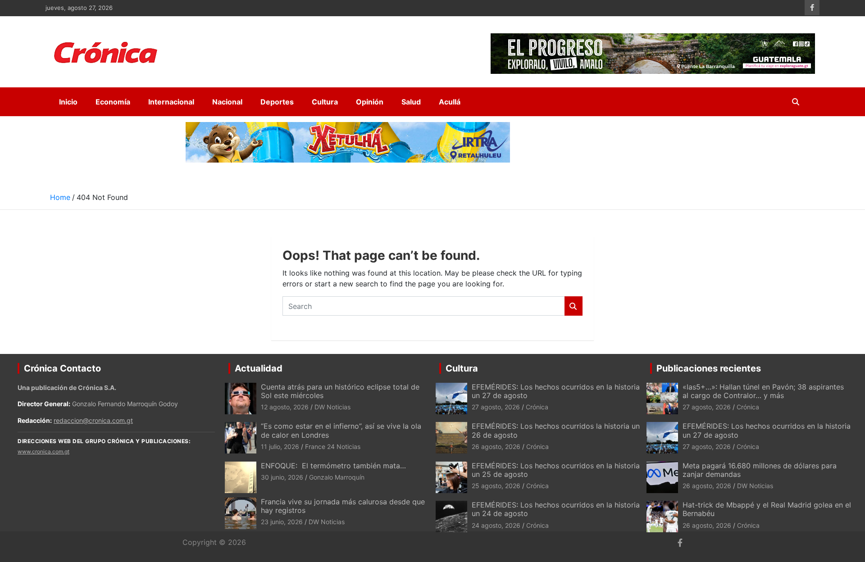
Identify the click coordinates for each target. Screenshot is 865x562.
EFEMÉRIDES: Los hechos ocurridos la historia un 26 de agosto (556, 430)
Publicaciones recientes (708, 368)
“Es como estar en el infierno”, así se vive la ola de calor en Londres (341, 430)
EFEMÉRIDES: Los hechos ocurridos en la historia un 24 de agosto (556, 509)
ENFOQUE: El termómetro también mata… (333, 465)
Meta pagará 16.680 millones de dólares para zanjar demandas (760, 470)
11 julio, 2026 (280, 446)
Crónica (537, 407)
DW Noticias (332, 407)
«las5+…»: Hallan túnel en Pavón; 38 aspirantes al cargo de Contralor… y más (763, 391)
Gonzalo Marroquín (336, 477)
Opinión (369, 101)
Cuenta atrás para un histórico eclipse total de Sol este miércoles (340, 391)
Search (574, 306)
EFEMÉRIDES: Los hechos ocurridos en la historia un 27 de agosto (556, 391)
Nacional (227, 101)
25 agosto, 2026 (496, 485)
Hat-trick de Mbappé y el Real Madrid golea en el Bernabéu (767, 509)
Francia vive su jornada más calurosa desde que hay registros (343, 506)
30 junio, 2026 (282, 477)
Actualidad (258, 368)
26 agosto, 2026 (496, 446)
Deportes (277, 101)
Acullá (449, 101)
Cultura (325, 101)
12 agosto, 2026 (285, 407)
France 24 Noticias (332, 446)
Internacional (171, 101)
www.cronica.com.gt (43, 451)
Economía (113, 101)
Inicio (68, 101)
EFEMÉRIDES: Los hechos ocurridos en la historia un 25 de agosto (556, 470)
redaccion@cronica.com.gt (93, 420)
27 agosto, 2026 (496, 407)
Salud (411, 101)
